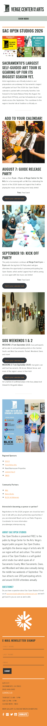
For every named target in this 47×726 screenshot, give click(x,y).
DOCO (7, 461)
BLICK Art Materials (12, 497)
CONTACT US (7, 692)
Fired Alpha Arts (11, 464)
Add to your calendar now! (14, 198)
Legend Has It (10, 471)
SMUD (7, 475)
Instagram (7, 714)
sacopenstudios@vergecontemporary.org (22, 593)
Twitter (11, 714)
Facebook (3, 714)
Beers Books (9, 493)
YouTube (16, 714)
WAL (6, 490)
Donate (23, 714)
